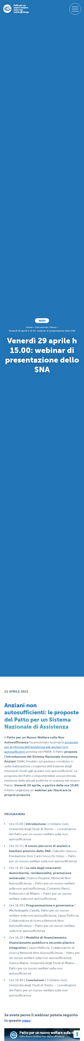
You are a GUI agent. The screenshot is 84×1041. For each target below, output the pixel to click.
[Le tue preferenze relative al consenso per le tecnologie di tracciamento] (77, 1034)
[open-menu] (75, 9)
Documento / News (45, 327)
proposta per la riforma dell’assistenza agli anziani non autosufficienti (41, 747)
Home (29, 327)
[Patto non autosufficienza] (16, 9)
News (42, 320)
